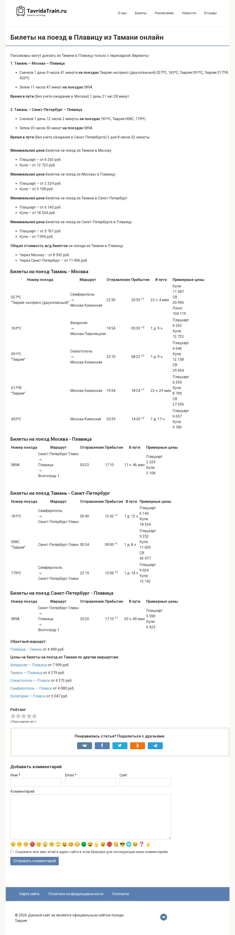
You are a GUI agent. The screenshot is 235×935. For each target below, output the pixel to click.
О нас (122, 13)
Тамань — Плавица (26, 673)
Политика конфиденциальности (75, 894)
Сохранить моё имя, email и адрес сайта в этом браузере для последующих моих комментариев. (91, 852)
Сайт (123, 775)
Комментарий (22, 791)
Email (70, 775)
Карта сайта (29, 894)
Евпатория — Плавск (28, 696)
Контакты (120, 894)
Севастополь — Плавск (30, 680)
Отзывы (210, 13)
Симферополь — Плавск (31, 688)
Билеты (141, 13)
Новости (189, 13)
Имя (15, 775)
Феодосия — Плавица (28, 665)
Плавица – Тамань (26, 649)
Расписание (164, 13)
